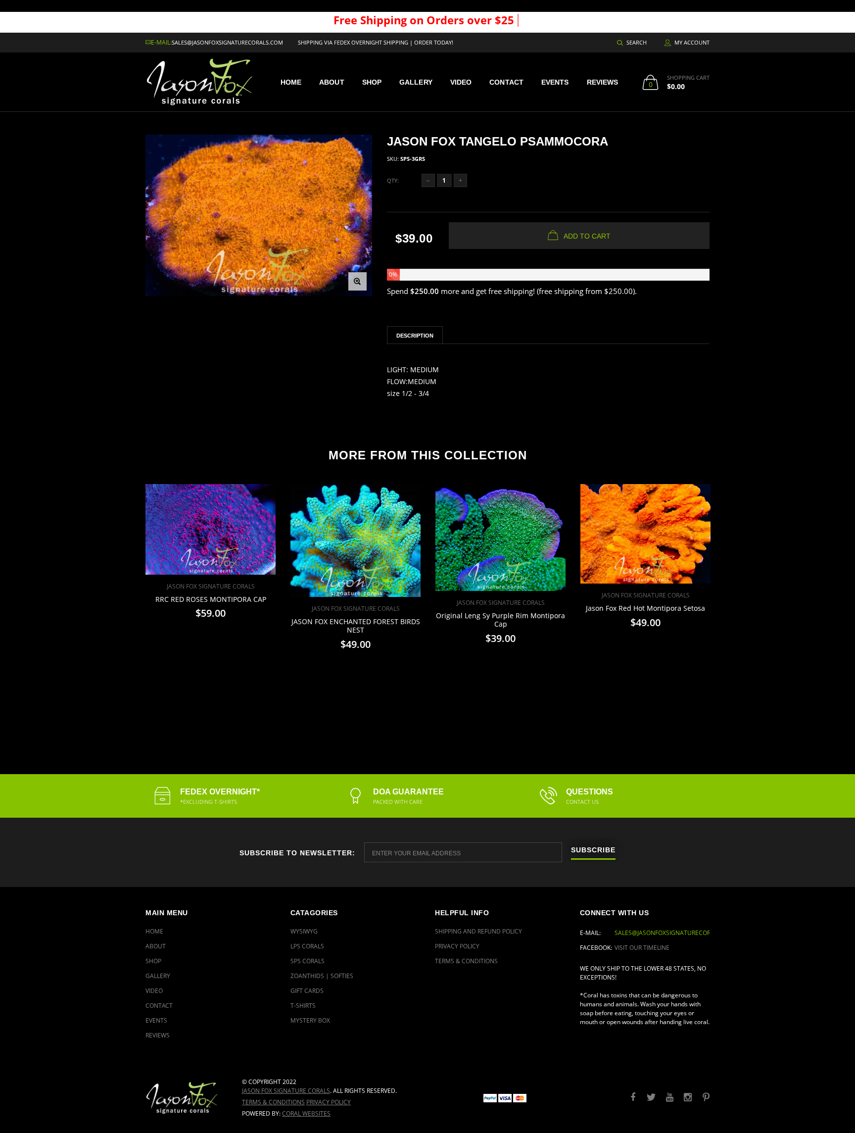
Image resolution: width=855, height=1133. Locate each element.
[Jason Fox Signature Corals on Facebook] (632, 1097)
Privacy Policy (457, 946)
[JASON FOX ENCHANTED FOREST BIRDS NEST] (355, 540)
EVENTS (555, 82)
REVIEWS (602, 82)
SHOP (371, 82)
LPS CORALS (307, 946)
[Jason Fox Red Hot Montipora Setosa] (645, 534)
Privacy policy (328, 1102)
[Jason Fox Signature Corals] (186, 1098)
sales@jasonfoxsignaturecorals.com (227, 42)
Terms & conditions (273, 1102)
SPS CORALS (307, 961)
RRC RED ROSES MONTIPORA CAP (210, 599)
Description (414, 336)
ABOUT (331, 82)
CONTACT (506, 82)
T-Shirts (303, 1005)
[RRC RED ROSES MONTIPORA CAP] (210, 529)
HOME (291, 82)
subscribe (593, 850)
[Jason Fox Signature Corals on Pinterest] (706, 1097)
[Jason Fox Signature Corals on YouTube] (669, 1097)
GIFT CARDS (307, 990)
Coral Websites (306, 1113)
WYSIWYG (304, 931)
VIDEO (461, 82)
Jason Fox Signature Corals (286, 1090)
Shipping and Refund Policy (478, 931)
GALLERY (415, 82)
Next (731, 597)
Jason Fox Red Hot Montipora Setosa (645, 608)
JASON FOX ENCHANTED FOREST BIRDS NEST (355, 626)
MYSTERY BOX (310, 1020)
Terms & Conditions (466, 961)
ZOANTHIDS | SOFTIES (321, 976)
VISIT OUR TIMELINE (642, 947)
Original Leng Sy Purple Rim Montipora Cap (500, 620)
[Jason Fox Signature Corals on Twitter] (651, 1097)
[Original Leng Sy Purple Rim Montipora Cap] (500, 537)
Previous (124, 597)
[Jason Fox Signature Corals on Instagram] (687, 1097)
